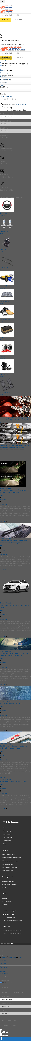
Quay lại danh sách (9, 1020)
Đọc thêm (3, 521)
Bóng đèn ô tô (4, 231)
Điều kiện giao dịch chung (8, 854)
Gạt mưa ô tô (4, 268)
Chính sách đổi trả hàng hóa (9, 867)
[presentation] (2, 811)
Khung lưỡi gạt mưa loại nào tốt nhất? (13, 782)
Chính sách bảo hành (7, 864)
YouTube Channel (6, 901)
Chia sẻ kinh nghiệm (6, 488)
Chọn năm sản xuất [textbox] (5, 80)
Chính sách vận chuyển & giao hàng (11, 857)
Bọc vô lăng (3, 213)
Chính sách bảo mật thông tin (10, 861)
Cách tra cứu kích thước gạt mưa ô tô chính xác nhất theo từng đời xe (13, 542)
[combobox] (15, 15)
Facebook (4, 898)
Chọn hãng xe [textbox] (4, 87)
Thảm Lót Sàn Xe (5, 392)
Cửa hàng (3, 964)
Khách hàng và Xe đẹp (8, 881)
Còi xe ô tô (3, 249)
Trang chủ (3, 960)
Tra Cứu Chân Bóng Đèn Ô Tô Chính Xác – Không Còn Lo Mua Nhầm (15, 491)
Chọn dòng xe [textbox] (4, 94)
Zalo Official (5, 904)
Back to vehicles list (6, 96)
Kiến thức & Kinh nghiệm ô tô (9, 884)
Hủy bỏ (4, 992)
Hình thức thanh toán (7, 870)
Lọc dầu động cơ (5, 286)
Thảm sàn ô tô (7, 831)
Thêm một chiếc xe (9, 99)
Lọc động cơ (3, 60)
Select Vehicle (17, 992)
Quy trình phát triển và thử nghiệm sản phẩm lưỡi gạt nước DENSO (13, 747)
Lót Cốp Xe (3, 338)
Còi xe (2, 85)
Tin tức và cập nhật (5, 651)
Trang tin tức (3, 967)
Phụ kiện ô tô (4, 374)
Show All (2, 215)
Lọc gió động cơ (5, 319)
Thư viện (4, 887)
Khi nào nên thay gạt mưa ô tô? (11, 703)
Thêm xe (5, 988)
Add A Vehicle (7, 71)
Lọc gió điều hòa (5, 301)
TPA (12, 943)
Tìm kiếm (5, 138)
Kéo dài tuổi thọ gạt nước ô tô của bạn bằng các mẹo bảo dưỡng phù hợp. (14, 654)
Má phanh (3, 356)
